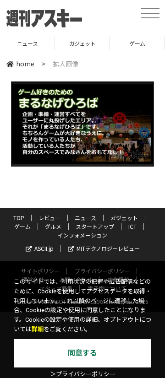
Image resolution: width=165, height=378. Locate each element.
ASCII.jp (44, 248)
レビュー (49, 217)
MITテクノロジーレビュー (108, 248)
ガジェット (66, 43)
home (25, 63)
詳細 (38, 329)
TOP (18, 217)
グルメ (53, 226)
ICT (132, 226)
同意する (82, 353)
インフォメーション (82, 235)
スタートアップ (95, 226)
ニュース (85, 217)
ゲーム (121, 43)
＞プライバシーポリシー (83, 374)
